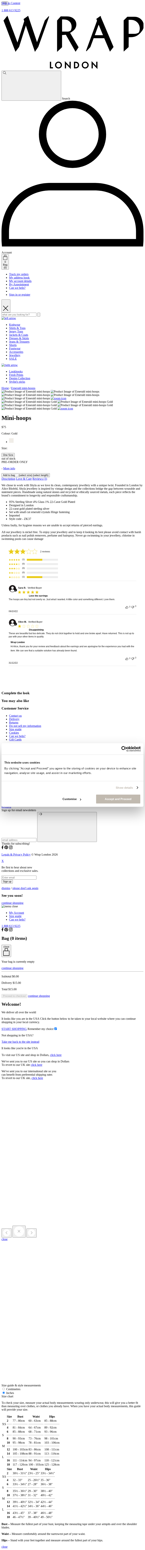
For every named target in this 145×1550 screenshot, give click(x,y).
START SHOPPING (14, 1028)
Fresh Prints (16, 374)
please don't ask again (25, 888)
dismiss (6, 888)
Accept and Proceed (118, 799)
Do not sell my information (25, 725)
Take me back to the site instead (20, 1041)
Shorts (13, 345)
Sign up (7, 881)
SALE (13, 358)
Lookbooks (16, 371)
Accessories (16, 351)
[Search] (31, 86)
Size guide (15, 729)
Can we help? (17, 287)
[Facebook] (3, 848)
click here (56, 1055)
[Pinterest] (6, 848)
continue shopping (12, 902)
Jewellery (14, 355)
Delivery (14, 719)
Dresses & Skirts (19, 338)
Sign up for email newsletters (19, 810)
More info (9, 468)
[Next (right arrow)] (31, 1233)
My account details (20, 281)
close (5, 1239)
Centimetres (12, 1389)
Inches (9, 1393)
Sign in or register (19, 294)
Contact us (15, 715)
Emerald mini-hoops (23, 388)
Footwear (14, 348)
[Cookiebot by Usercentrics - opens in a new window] (124, 749)
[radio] (8, 455)
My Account (16, 912)
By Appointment (19, 284)
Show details (124, 787)
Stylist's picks (17, 381)
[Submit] (67, 827)
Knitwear (14, 324)
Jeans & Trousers (19, 341)
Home (5, 388)
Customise (69, 799)
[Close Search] (6, 306)
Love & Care (24, 478)
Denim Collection (19, 378)
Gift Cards (15, 739)
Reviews (39, 478)
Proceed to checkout (14, 996)
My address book (19, 277)
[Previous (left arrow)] (7, 1233)
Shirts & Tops (17, 328)
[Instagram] (11, 848)
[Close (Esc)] (19, 1232)
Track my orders (19, 274)
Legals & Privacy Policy (16, 854)
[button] (33, 559)
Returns (13, 722)
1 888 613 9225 (11, 10)
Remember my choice (41, 1028)
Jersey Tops (16, 331)
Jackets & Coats (18, 334)
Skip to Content (11, 3)
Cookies (14, 732)
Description (8, 478)
